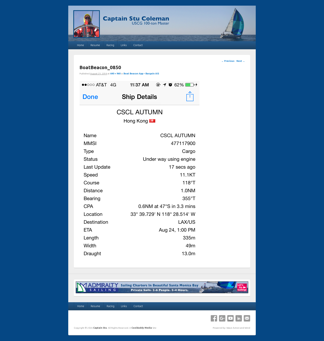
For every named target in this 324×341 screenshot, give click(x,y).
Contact (138, 45)
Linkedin (239, 318)
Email (247, 318)
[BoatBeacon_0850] (140, 259)
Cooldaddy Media (141, 328)
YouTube (230, 318)
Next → (240, 61)
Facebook (214, 318)
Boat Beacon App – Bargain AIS (141, 73)
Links (124, 45)
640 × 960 (115, 73)
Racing (110, 45)
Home (80, 45)
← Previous (227, 61)
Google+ (222, 318)
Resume (95, 45)
